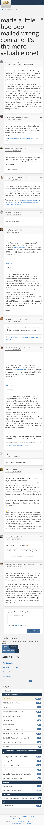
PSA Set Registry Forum (21, 765)
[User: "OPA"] (1, 229)
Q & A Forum (21, 707)
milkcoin (8, 62)
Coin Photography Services (13, 138)
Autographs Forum (21, 761)
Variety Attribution (15, 204)
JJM (6, 470)
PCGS (27, 821)
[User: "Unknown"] (1, 453)
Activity (8, 672)
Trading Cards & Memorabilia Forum (21, 756)
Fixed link (8, 263)
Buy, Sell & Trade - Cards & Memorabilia (21, 774)
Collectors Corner (19, 821)
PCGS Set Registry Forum (21, 703)
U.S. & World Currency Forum (21, 716)
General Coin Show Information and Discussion (21, 798)
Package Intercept (11, 191)
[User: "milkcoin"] (1, 61)
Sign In (5, 647)
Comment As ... (33, 631)
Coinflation (29, 823)
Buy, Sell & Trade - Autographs (21, 778)
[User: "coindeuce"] (1, 347)
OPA (7, 230)
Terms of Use (27, 819)
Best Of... (8, 676)
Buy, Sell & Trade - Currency (21, 742)
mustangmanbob (11, 565)
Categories (9, 663)
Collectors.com (16, 823)
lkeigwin (8, 117)
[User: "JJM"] (1, 469)
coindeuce (8, 348)
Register (13, 647)
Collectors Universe (28, 816)
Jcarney (7, 537)
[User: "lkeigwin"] (1, 116)
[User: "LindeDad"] (1, 318)
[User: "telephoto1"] (1, 148)
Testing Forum (21, 806)
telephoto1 (9, 149)
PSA (32, 821)
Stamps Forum (21, 786)
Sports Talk (21, 770)
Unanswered (18, 681)
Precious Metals (21, 725)
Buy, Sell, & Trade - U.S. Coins (21, 734)
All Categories (7, 691)
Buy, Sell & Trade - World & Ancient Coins (21, 738)
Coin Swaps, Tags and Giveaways (21, 729)
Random (21, 747)
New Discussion (8, 651)
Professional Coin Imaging (29, 200)
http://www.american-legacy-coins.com (16, 445)
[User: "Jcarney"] (1, 536)
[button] (41, 19)
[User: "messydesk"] (1, 177)
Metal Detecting (21, 720)
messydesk (9, 178)
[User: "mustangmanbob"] (1, 563)
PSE (35, 821)
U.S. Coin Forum (28, 64)
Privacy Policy (17, 819)
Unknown (8, 454)
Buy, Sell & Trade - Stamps (21, 790)
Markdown (18, 625)
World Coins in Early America (21, 202)
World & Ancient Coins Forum (21, 712)
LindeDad (8, 319)
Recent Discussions (12, 667)
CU (23, 823)
